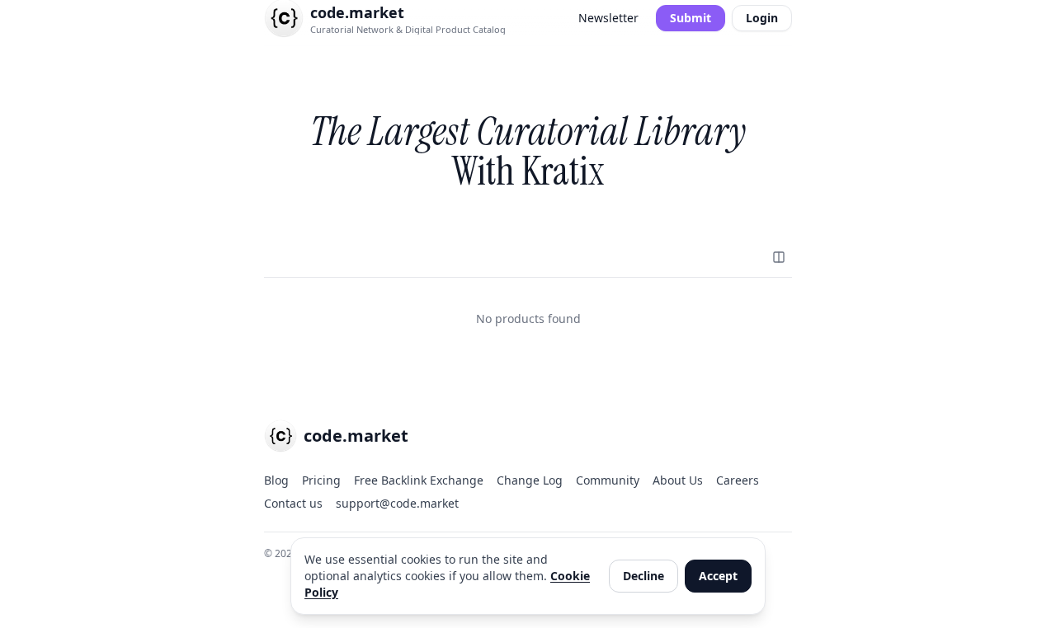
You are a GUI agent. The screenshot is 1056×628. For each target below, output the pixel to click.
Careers (737, 480)
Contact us (293, 503)
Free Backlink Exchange (418, 480)
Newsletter (608, 18)
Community (607, 480)
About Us (678, 480)
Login (762, 18)
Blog (276, 480)
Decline (643, 575)
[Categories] (779, 257)
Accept (718, 575)
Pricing (321, 480)
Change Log (530, 480)
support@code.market (397, 503)
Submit (690, 18)
